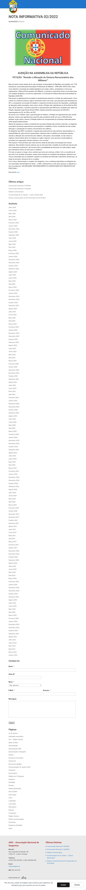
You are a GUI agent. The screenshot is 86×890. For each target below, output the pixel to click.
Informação (12, 795)
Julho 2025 (12, 238)
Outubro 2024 (13, 266)
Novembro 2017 (14, 517)
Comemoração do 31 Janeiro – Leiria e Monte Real (26, 195)
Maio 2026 (12, 213)
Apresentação (13, 745)
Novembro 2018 (14, 480)
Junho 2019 (12, 459)
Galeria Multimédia (15, 788)
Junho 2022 (12, 351)
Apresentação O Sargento (17, 752)
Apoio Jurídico (13, 742)
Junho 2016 (12, 569)
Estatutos (12, 779)
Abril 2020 (12, 428)
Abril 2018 (12, 502)
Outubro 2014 (13, 630)
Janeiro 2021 (13, 400)
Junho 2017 (12, 532)
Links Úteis (12, 804)
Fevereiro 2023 (14, 327)
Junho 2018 (12, 495)
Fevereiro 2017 (14, 545)
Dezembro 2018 (14, 477)
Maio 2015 (12, 609)
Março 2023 (13, 324)
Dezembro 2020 (14, 403)
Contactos (12, 770)
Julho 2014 (12, 640)
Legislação (12, 801)
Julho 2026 (12, 207)
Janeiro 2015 (13, 621)
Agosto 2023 (13, 308)
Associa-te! (12, 761)
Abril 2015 (12, 612)
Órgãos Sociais (14, 816)
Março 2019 (13, 468)
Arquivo (11, 755)
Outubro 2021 (13, 376)
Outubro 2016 (13, 557)
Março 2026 (13, 220)
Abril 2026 (12, 216)
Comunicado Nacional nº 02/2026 (20, 188)
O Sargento (12, 813)
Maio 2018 (12, 499)
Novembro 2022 (14, 336)
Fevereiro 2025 (14, 253)
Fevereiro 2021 (14, 397)
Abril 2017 (12, 538)
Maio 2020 (12, 425)
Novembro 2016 (14, 554)
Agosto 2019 (13, 453)
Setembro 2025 (14, 235)
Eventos (11, 785)
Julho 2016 (12, 566)
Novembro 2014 (14, 627)
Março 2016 (13, 578)
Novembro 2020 (14, 407)
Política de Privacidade (16, 819)
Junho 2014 (12, 643)
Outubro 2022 (13, 339)
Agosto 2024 (13, 272)
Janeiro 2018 (13, 511)
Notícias (21, 21)
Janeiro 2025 (13, 256)
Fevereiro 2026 (14, 223)
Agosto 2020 (13, 416)
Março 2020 (13, 431)
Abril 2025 (12, 247)
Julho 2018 (12, 492)
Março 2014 (13, 652)
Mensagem (12, 699)
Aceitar (63, 885)
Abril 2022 (12, 358)
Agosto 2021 (13, 382)
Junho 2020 (12, 422)
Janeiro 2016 (13, 584)
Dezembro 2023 (14, 296)
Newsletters (12, 807)
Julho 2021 (12, 385)
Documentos (13, 773)
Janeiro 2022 (13, 367)
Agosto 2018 (13, 489)
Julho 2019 (12, 456)
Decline (77, 885)
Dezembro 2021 (14, 370)
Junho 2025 (12, 241)
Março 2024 (13, 287)
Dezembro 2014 (14, 624)
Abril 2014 (12, 649)
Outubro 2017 (13, 520)
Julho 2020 (12, 419)
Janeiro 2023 (13, 330)
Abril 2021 (12, 394)
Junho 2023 (12, 315)
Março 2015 (13, 615)
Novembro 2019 (14, 443)
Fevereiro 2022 (14, 364)
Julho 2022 (12, 348)
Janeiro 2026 (13, 226)
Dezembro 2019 (14, 440)
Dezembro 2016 (14, 551)
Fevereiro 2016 (14, 581)
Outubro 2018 (13, 483)
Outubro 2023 (13, 302)
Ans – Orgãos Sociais (16, 739)
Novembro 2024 (14, 262)
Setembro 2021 (14, 379)
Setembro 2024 (14, 269)
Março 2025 (13, 250)
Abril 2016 (12, 575)
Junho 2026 (12, 210)
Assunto (46, 690)
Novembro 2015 (14, 591)
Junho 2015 (12, 606)
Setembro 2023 (14, 305)
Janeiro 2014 (13, 655)
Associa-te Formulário (16, 758)
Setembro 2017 (14, 523)
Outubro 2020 (13, 410)
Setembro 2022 (14, 342)
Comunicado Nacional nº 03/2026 (20, 185)
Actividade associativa (16, 736)
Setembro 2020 (14, 413)
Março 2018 (13, 505)
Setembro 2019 (14, 449)
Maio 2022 (12, 354)
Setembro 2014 (14, 634)
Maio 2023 (12, 318)
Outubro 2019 (13, 446)
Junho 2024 (12, 278)
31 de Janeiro (13, 733)
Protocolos (12, 822)
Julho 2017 (12, 529)
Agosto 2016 (13, 563)
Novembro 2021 (14, 373)
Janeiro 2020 (13, 437)
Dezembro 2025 (14, 229)
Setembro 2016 (14, 560)
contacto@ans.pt (14, 866)
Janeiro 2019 (13, 474)
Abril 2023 (12, 321)
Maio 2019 (12, 462)
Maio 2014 (12, 646)
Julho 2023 (12, 312)
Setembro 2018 (14, 486)
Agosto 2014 (13, 637)
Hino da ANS (13, 791)
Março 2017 (13, 541)
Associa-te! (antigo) (15, 764)
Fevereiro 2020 (14, 434)
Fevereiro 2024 (14, 290)
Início (10, 798)
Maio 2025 (12, 244)
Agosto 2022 (13, 345)
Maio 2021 (12, 391)
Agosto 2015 (13, 600)
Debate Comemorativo (16, 191)
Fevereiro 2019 (14, 471)
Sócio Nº (12, 674)
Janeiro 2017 (13, 548)
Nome (11, 666)
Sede (10, 828)
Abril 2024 (12, 284)
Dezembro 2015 (14, 587)
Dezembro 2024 (14, 259)
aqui (18, 172)
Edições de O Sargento (16, 776)
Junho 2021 (12, 388)
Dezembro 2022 (14, 333)
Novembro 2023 (14, 299)
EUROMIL (12, 782)
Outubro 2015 (13, 594)
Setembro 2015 (14, 597)
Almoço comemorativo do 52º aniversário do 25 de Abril (27, 198)
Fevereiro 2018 (14, 508)
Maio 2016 (12, 572)
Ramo (11, 682)
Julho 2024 (12, 275)
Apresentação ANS (15, 749)
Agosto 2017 (13, 526)
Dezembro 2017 (14, 514)
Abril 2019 (12, 465)
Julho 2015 (12, 603)
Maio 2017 (12, 535)
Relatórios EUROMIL (15, 825)
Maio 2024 (12, 281)
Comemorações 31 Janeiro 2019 (19, 767)
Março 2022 (13, 361)
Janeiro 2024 (13, 293)
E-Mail (11, 690)
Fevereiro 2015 (14, 618)
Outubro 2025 (13, 232)
